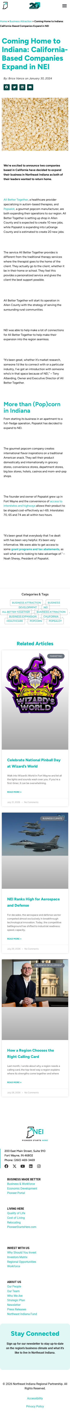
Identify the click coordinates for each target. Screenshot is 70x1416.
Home (3, 21)
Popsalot (9, 209)
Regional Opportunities (21, 1261)
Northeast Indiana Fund (22, 1314)
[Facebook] (6, 1166)
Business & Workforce (21, 1184)
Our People (14, 1286)
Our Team (13, 1291)
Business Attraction (21, 21)
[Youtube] (23, 1166)
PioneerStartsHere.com (21, 1227)
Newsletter (13, 1305)
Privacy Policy (35, 1406)
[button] (64, 5)
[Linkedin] (31, 1166)
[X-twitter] (15, 1166)
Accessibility (35, 1398)
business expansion (23, 616)
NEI (46, 607)
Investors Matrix (17, 1257)
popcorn (36, 621)
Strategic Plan (16, 1300)
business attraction (51, 611)
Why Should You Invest (21, 1252)
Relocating (14, 1222)
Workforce (13, 1266)
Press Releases (16, 1309)
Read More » (14, 792)
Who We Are (14, 1295)
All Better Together (16, 199)
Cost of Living (16, 1218)
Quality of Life (16, 1213)
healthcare (15, 621)
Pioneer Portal (16, 1193)
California (51, 616)
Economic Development (22, 1188)
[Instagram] (39, 1166)
